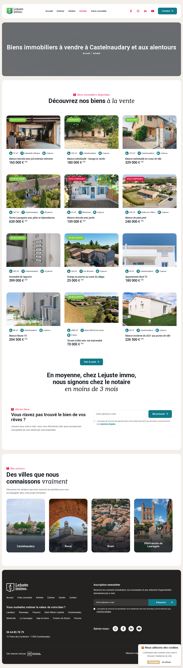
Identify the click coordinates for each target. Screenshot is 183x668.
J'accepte (153, 662)
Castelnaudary (74, 612)
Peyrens (36, 612)
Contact (166, 11)
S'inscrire (161, 602)
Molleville (11, 618)
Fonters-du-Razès (61, 618)
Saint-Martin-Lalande (54, 612)
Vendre (71, 11)
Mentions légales (134, 653)
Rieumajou (24, 612)
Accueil (49, 11)
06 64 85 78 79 (15, 632)
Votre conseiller (99, 11)
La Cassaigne (26, 618)
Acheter (83, 11)
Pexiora (77, 618)
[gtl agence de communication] (34, 653)
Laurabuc (10, 612)
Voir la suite (90, 362)
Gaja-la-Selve (42, 618)
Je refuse (166, 662)
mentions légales (107, 424)
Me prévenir (158, 414)
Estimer (60, 11)
